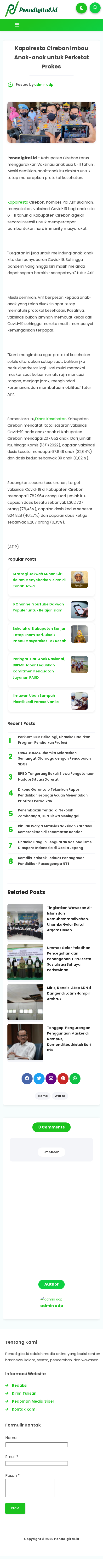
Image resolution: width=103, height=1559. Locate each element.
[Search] (95, 7)
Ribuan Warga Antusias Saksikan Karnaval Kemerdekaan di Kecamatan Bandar (55, 829)
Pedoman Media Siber (33, 1401)
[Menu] (51, 25)
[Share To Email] (51, 1078)
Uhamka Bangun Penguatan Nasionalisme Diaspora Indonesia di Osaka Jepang (55, 845)
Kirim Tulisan (24, 1393)
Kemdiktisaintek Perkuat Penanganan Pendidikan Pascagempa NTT (51, 861)
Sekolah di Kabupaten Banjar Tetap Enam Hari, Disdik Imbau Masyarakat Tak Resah (39, 634)
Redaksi (19, 1385)
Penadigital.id (66, 1539)
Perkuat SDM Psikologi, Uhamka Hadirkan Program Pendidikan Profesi (54, 740)
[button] (81, 8)
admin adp (51, 1305)
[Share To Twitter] (39, 1078)
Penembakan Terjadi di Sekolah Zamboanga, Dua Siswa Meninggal (48, 813)
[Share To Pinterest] (63, 1078)
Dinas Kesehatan (51, 419)
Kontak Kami (24, 1409)
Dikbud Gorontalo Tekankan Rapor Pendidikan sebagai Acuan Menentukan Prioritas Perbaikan (53, 795)
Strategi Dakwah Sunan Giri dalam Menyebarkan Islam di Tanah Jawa (39, 580)
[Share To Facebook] (27, 1078)
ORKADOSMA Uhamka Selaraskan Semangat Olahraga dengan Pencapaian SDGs (54, 758)
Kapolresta (17, 202)
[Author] (51, 1299)
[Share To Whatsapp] (74, 1078)
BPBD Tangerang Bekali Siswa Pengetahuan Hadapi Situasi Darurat (56, 776)
